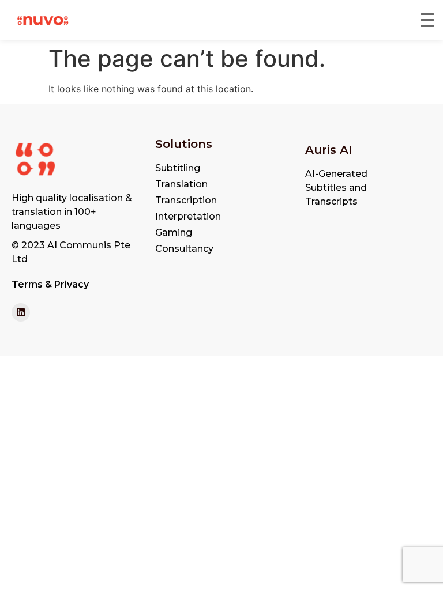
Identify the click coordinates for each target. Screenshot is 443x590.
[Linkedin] (21, 312)
